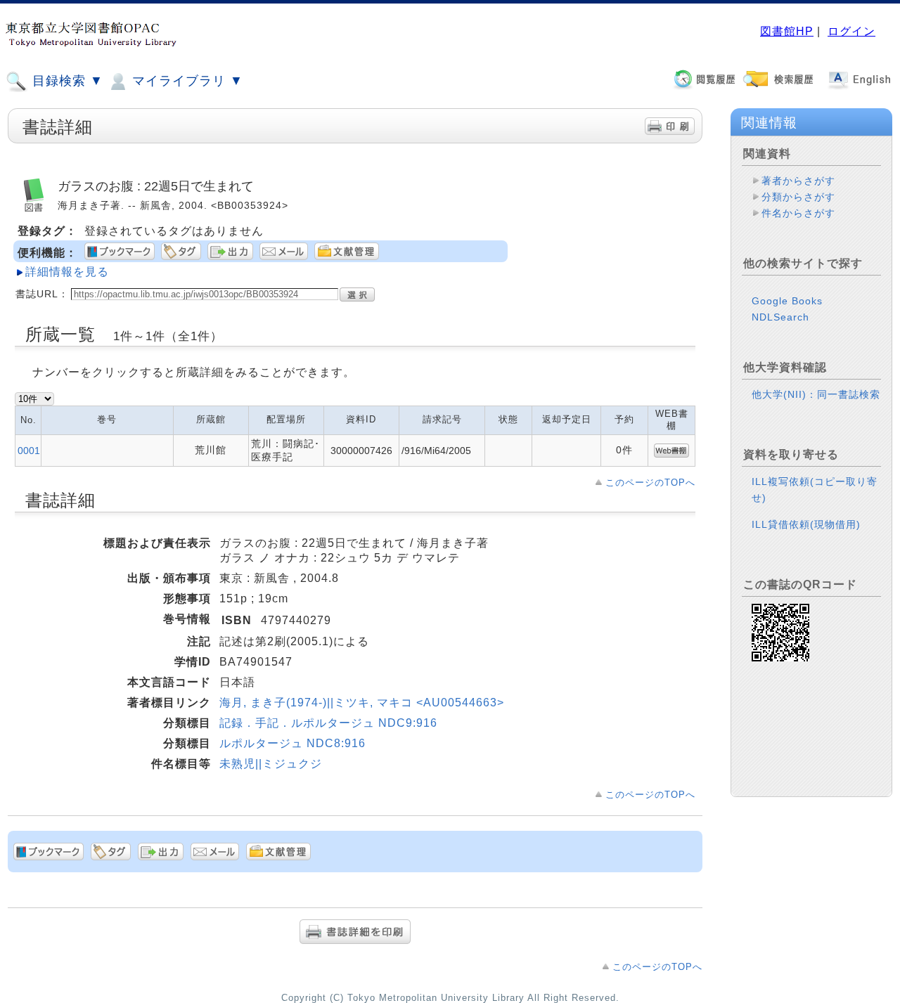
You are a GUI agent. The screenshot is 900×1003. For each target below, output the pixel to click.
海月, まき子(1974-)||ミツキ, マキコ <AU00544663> (361, 702)
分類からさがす (798, 196)
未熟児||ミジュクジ (270, 764)
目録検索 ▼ (65, 81)
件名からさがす (798, 213)
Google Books (787, 300)
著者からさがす (798, 180)
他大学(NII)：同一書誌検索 (816, 394)
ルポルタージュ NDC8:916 (292, 743)
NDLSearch (780, 317)
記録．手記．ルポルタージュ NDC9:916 (328, 723)
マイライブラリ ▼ (185, 81)
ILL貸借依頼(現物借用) (806, 524)
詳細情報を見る (67, 272)
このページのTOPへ (650, 482)
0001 (29, 450)
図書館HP (787, 31)
